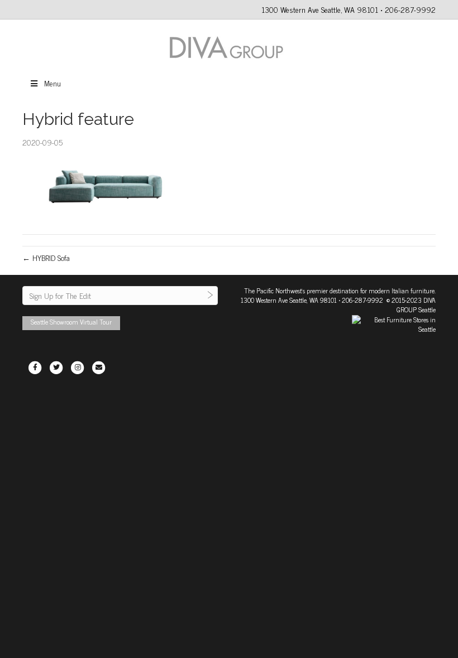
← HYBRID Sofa (46, 257)
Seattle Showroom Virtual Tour (71, 321)
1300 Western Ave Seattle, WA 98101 (289, 300)
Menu (52, 82)
